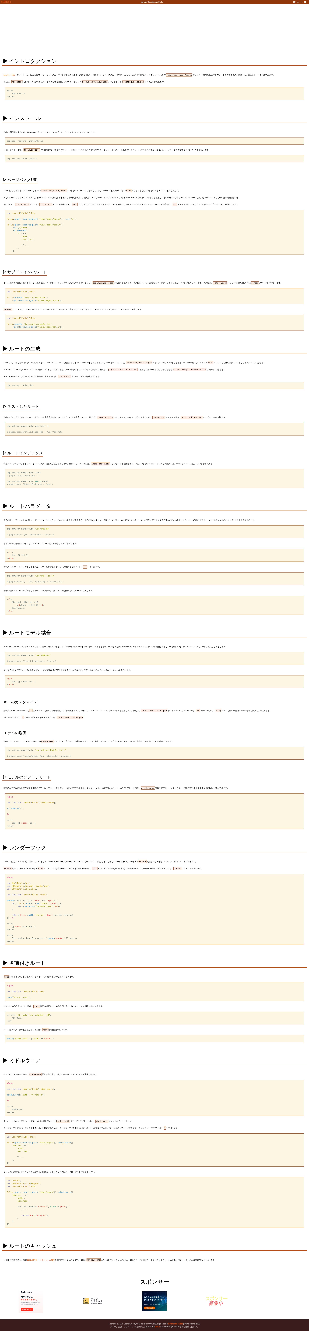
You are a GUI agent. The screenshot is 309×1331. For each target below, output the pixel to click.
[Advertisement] (74, 26)
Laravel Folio (9, 75)
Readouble (6, 1)
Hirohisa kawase (175, 1323)
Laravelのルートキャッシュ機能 (41, 1259)
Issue (157, 1326)
